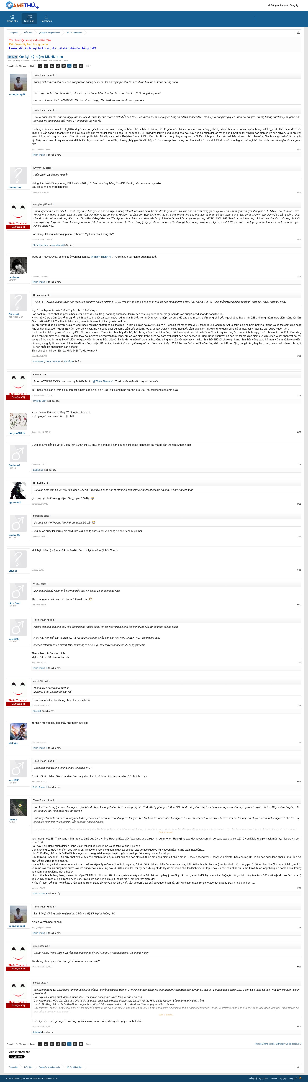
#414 (299, 705)
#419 (299, 967)
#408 (299, 464)
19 (58, 66)
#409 (299, 504)
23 (81, 66)
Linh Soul (36, 605)
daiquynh (37, 1032)
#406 (299, 395)
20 (64, 66)
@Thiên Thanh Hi (101, 256)
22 (75, 66)
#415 (299, 742)
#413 (299, 662)
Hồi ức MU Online (28, 61)
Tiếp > (88, 66)
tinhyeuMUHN (39, 401)
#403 (299, 240)
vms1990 (36, 662)
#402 (299, 192)
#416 (299, 782)
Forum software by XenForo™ (32, 1078)
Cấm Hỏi (35, 356)
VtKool (34, 570)
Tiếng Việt (253, 1078)
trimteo (35, 888)
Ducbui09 (36, 464)
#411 (299, 570)
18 (52, 66)
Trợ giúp (282, 1078)
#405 (299, 356)
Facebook (46, 20)
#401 (299, 149)
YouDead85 (38, 361)
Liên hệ (274, 1078)
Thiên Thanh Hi (54, 61)
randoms (35, 276)
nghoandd (36, 504)
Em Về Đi (68, 361)
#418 (299, 927)
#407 (299, 432)
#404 (299, 276)
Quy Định (263, 1078)
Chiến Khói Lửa (40, 245)
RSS (300, 1078)
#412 (299, 605)
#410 (299, 536)
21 (69, 66)
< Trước (31, 66)
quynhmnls (38, 470)
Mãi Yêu (35, 742)
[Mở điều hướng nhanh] (298, 33)
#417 (299, 888)
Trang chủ (12, 20)
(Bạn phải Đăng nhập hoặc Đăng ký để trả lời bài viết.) (278, 1044)
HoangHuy (36, 192)
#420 (299, 1027)
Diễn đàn (29, 20)
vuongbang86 (37, 149)
